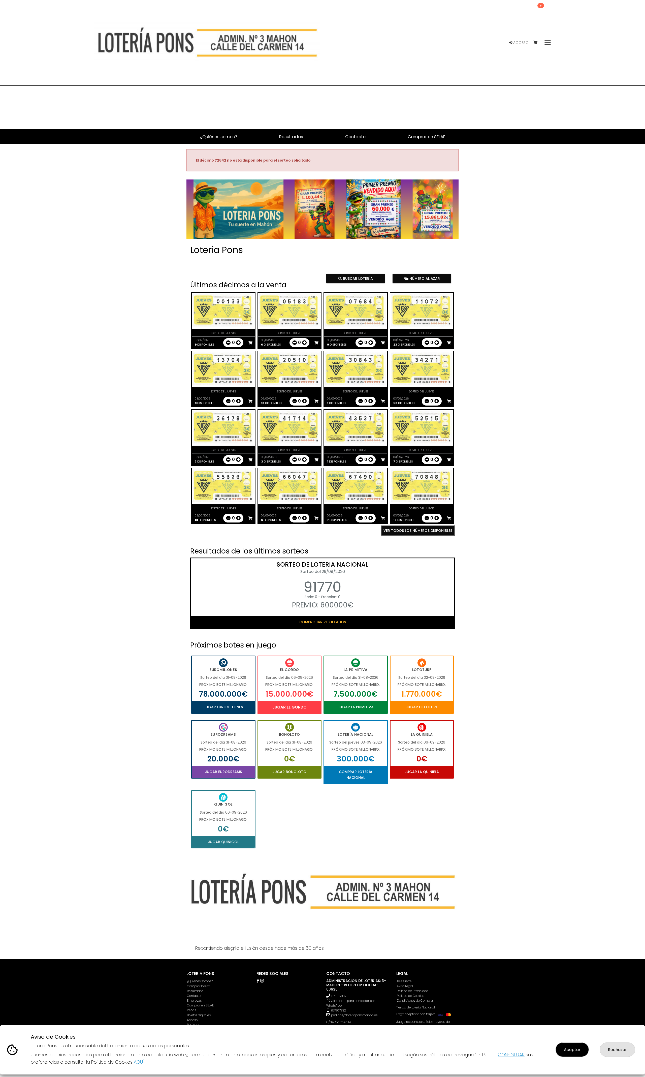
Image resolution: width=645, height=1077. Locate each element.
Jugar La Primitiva (356, 707)
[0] (537, 43)
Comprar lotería (198, 986)
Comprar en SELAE (200, 1005)
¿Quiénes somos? (200, 981)
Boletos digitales (199, 1015)
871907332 (339, 996)
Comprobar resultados (322, 622)
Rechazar (617, 1050)
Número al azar (424, 278)
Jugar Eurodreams (223, 771)
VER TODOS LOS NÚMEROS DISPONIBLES (417, 530)
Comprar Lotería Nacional (355, 774)
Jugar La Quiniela (422, 771)
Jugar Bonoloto (289, 771)
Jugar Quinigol (223, 841)
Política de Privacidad (412, 991)
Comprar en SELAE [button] (426, 137)
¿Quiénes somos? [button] (218, 137)
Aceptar (572, 1050)
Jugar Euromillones (223, 707)
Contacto (194, 996)
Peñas (191, 1010)
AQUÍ (139, 1062)
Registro (193, 1025)
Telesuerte (404, 981)
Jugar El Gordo (289, 707)
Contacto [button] (355, 137)
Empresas (194, 1000)
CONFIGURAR (511, 1055)
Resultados (195, 991)
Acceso (520, 42)
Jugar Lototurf (422, 707)
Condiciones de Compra (415, 1000)
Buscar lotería (357, 278)
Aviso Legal (405, 986)
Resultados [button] (291, 137)
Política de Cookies (410, 996)
